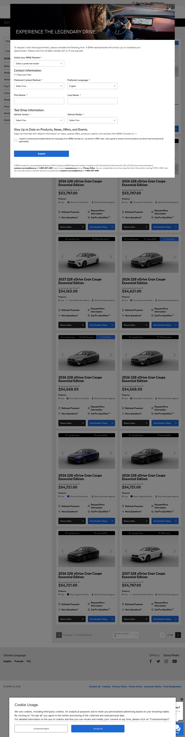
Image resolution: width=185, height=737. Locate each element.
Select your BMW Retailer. (28, 57)
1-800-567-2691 (46, 168)
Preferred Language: (78, 80)
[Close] (169, 9)
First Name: (20, 95)
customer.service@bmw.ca (25, 168)
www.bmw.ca (70, 168)
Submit (41, 153)
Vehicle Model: (75, 114)
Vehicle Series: (22, 114)
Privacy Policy (89, 168)
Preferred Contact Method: (28, 80)
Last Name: (74, 95)
